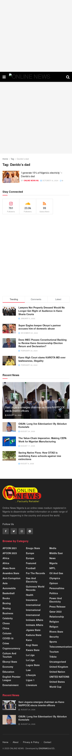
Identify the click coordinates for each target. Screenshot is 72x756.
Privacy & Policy (31, 742)
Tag (12, 158)
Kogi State (32, 645)
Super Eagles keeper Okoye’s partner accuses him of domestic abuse (39, 327)
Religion (54, 621)
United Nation (57, 671)
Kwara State (33, 650)
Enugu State (33, 548)
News (52, 558)
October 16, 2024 (50, 180)
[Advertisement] (36, 36)
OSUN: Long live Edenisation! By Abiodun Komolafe (42, 425)
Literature (31, 685)
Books (6, 598)
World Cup (55, 686)
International (33, 605)
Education (8, 671)
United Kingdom (58, 666)
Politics (53, 593)
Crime (6, 643)
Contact (47, 742)
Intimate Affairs (34, 620)
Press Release (57, 606)
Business (8, 613)
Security (54, 636)
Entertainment (11, 685)
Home (5, 158)
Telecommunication (60, 646)
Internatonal (33, 615)
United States (57, 681)
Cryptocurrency (11, 648)
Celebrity (8, 618)
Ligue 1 (30, 680)
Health (29, 595)
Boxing (7, 603)
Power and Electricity (55, 600)
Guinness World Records (35, 588)
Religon (53, 626)
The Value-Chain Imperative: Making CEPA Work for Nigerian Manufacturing (42, 439)
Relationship (56, 616)
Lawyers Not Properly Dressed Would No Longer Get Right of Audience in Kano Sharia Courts (41, 311)
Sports (53, 641)
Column (7, 633)
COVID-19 (8, 638)
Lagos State (33, 665)
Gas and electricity (31, 579)
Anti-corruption (11, 578)
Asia (5, 583)
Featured (31, 563)
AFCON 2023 (10, 553)
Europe (30, 553)
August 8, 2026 (27, 463)
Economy (8, 666)
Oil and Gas (56, 573)
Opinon (53, 583)
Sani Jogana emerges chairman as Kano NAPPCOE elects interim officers (35, 409)
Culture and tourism (9, 655)
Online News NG (31, 180)
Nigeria (53, 563)
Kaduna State (33, 635)
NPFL (52, 568)
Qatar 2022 (55, 611)
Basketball (9, 593)
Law (28, 670)
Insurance (31, 600)
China (6, 628)
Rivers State (56, 631)
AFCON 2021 (10, 548)
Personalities (56, 588)
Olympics (54, 578)
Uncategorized (57, 661)
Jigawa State (33, 630)
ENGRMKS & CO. (47, 748)
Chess (6, 623)
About (15, 742)
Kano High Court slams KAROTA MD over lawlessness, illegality (41, 359)
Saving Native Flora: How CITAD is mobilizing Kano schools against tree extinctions (39, 456)
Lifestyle (31, 675)
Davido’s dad (23, 158)
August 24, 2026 (14, 415)
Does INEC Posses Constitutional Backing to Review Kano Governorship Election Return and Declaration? (42, 343)
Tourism (54, 651)
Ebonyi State (10, 661)
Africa (6, 558)
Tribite (53, 656)
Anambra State (11, 573)
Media (52, 548)
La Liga (30, 655)
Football (30, 568)
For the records (35, 573)
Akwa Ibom (9, 568)
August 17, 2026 (27, 446)
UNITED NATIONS (59, 676)
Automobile (9, 588)
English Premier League (11, 678)
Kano (29, 640)
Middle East (56, 553)
